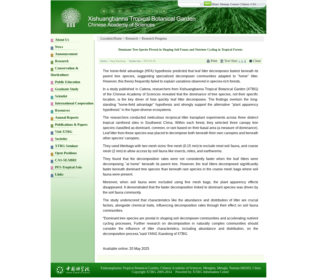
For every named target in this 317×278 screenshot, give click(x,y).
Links (59, 174)
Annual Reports (66, 117)
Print (214, 61)
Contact (234, 4)
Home (215, 4)
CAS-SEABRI (65, 160)
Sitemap (225, 4)
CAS (253, 4)
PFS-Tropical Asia (68, 167)
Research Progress (154, 38)
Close (257, 61)
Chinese (244, 4)
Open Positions (66, 153)
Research (132, 38)
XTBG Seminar (66, 146)
